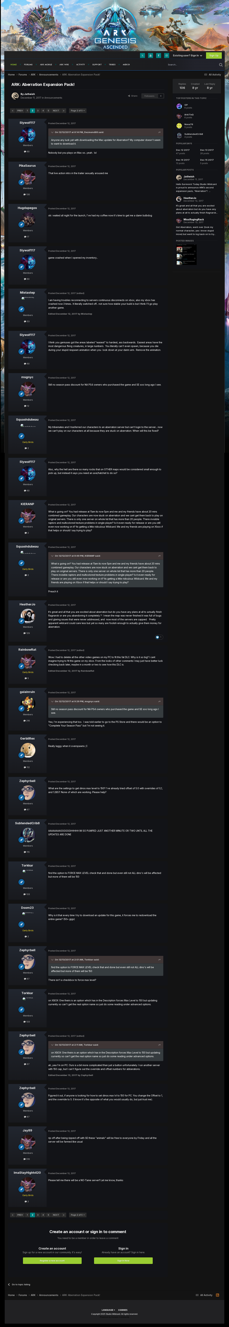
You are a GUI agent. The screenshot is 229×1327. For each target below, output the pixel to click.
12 (27, 405)
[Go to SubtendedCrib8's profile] (28, 835)
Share (133, 95)
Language (108, 1310)
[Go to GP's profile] (179, 106)
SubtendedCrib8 (27, 823)
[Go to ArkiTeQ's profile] (179, 116)
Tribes (112, 64)
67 (28, 809)
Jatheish (29, 94)
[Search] (221, 64)
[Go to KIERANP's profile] (28, 515)
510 (28, 1159)
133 (28, 894)
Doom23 (27, 907)
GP (186, 104)
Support (97, 64)
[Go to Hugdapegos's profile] (28, 219)
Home (14, 64)
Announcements (53, 97)
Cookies (122, 1310)
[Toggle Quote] (52, 132)
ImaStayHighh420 (27, 1172)
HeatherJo (27, 604)
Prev (20, 110)
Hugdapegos (27, 208)
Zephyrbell (27, 781)
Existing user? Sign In (186, 55)
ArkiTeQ (189, 114)
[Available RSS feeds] (217, 1295)
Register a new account (52, 1260)
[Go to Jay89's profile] (28, 1142)
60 (28, 151)
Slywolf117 (27, 122)
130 (28, 194)
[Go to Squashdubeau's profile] (28, 431)
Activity (80, 64)
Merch (126, 64)
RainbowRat (27, 649)
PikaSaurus (27, 165)
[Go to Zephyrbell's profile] (28, 792)
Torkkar (27, 865)
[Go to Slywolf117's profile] (28, 134)
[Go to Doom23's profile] (28, 919)
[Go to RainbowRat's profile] (28, 661)
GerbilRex (27, 738)
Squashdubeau (27, 419)
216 (28, 720)
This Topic (208, 64)
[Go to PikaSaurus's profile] (28, 177)
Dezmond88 (91, 132)
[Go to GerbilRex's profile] (28, 750)
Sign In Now (123, 1260)
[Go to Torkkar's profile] (28, 877)
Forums (28, 64)
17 (27, 236)
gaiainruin (27, 692)
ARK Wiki (64, 64)
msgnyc (27, 377)
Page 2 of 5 (77, 110)
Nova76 (188, 124)
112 (28, 767)
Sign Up (213, 55)
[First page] (12, 110)
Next (56, 110)
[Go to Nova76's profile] (179, 126)
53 (28, 321)
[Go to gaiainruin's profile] (28, 703)
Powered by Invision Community (114, 1317)
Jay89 (27, 1130)
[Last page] (63, 110)
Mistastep (27, 292)
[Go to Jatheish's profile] (15, 96)
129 (28, 633)
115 (28, 852)
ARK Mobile (46, 64)
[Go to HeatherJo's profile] (28, 616)
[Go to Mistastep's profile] (28, 304)
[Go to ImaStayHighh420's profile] (28, 1184)
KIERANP (27, 504)
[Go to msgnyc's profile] (28, 389)
